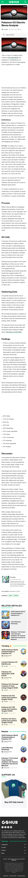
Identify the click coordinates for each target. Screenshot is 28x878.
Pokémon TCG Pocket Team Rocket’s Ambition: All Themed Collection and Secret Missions (18, 635)
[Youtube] (11, 827)
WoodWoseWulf (13, 57)
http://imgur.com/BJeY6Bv (14, 332)
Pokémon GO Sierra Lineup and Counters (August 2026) (9, 720)
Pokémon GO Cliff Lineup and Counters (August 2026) (9, 709)
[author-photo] (2, 655)
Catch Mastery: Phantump (7, 748)
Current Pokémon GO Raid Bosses (9, 663)
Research (16, 595)
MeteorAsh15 (6, 767)
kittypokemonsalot (8, 655)
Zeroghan (6, 29)
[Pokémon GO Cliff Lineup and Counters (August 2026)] (24, 709)
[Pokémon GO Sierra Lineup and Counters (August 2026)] (24, 720)
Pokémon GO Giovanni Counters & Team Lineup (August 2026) (9, 686)
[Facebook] (2, 827)
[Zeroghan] (2, 29)
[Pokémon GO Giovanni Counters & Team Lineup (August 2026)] (24, 686)
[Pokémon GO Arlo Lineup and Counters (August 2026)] (24, 697)
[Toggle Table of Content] (3, 35)
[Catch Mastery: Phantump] (5, 625)
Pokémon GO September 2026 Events (7, 673)
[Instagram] (5, 827)
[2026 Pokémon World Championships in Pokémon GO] (5, 615)
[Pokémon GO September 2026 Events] (24, 673)
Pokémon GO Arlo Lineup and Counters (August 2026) (9, 697)
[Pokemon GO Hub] (14, 2)
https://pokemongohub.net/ (15, 579)
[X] (8, 827)
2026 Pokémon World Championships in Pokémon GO (18, 613)
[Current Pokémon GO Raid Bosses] (24, 664)
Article (10, 595)
